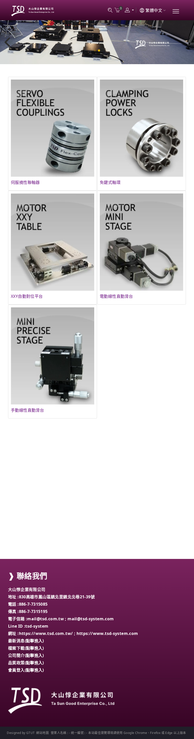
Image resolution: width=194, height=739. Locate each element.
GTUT (30, 733)
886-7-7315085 (33, 604)
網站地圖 (42, 733)
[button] (95, 51)
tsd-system (36, 626)
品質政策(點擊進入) (26, 663)
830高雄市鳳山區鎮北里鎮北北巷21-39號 (57, 597)
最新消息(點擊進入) (26, 641)
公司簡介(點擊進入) (26, 655)
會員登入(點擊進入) (26, 670)
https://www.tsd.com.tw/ (46, 633)
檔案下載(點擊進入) (26, 648)
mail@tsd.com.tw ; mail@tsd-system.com (70, 619)
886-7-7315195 (33, 611)
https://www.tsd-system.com (107, 633)
